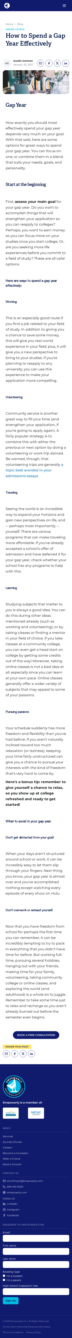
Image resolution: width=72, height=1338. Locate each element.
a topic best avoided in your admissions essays (34, 470)
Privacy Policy (33, 1332)
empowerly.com (17, 1192)
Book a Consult (12, 1164)
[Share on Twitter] (57, 63)
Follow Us (9, 1198)
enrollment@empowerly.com (25, 1180)
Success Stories (12, 1142)
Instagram (13, 1209)
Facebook (13, 1215)
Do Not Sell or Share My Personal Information (27, 1326)
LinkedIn (12, 1203)
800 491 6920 (15, 1186)
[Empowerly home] (7, 5)
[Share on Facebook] (48, 63)
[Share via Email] (40, 63)
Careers (7, 1147)
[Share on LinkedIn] (65, 63)
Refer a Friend (11, 1158)
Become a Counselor (15, 1153)
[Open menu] (64, 5)
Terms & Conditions (13, 1332)
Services (8, 1136)
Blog (20, 24)
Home (9, 24)
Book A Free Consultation (36, 1035)
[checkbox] (36, 1278)
